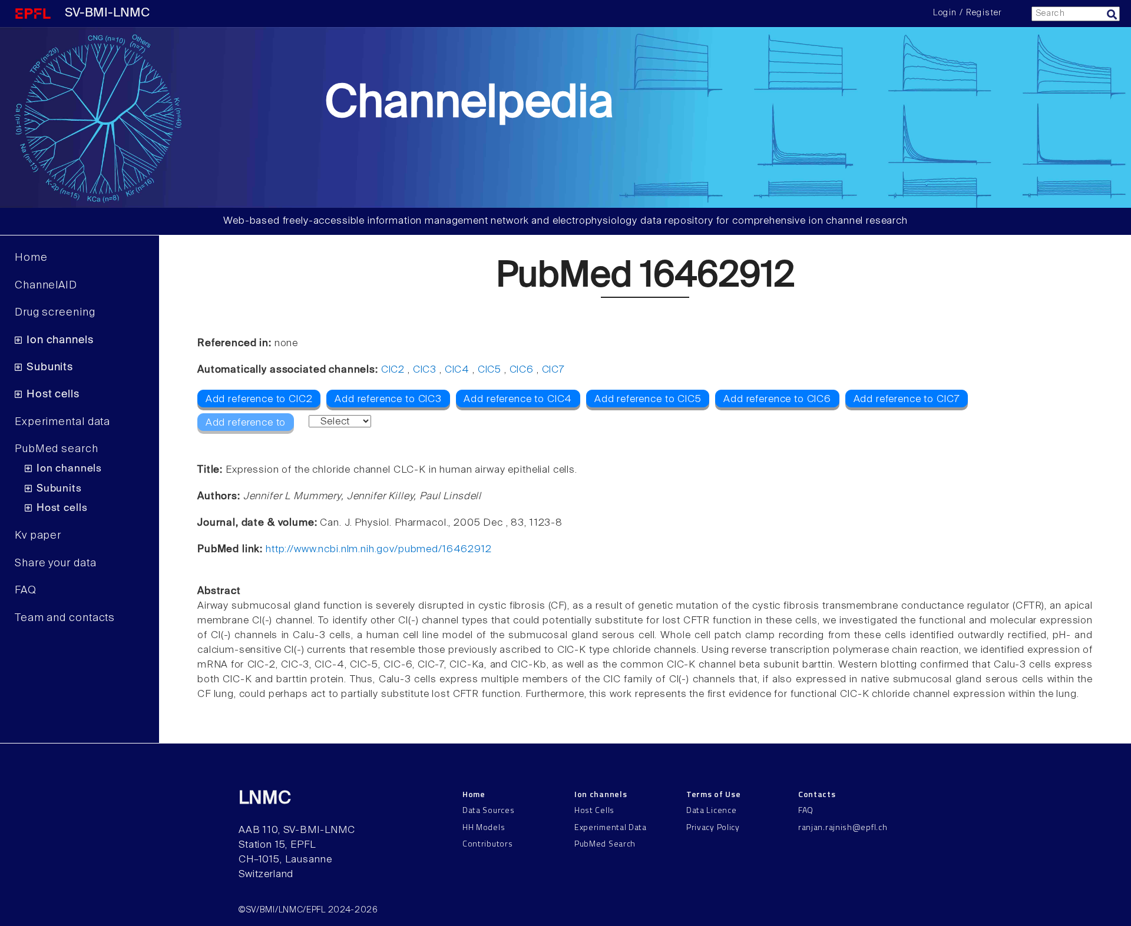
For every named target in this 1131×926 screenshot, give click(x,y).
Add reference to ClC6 (777, 399)
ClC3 (424, 370)
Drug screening (55, 312)
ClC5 (489, 370)
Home (31, 258)
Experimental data (62, 422)
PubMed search (56, 449)
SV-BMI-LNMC (107, 13)
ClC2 (393, 370)
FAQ (26, 590)
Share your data (56, 563)
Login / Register (967, 13)
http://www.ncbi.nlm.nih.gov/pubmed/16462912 (379, 550)
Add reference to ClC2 (259, 399)
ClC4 (457, 370)
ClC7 (553, 370)
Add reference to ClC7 (907, 399)
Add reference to (246, 423)
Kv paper (38, 535)
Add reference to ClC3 (388, 399)
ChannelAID (46, 285)
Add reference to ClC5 (648, 399)
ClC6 (522, 370)
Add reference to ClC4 (518, 399)
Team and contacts (65, 618)
